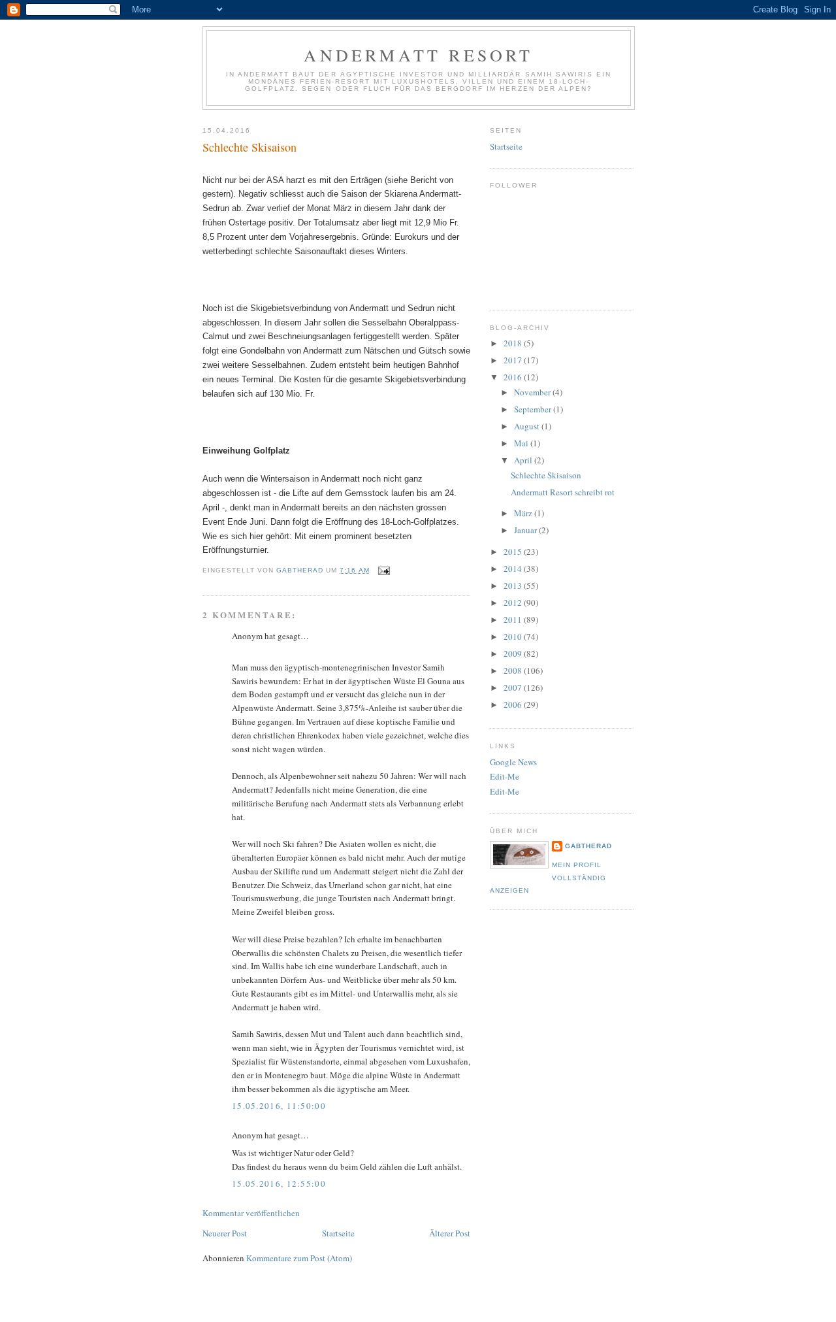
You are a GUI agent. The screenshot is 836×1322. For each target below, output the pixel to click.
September (533, 409)
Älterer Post (449, 1233)
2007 (514, 687)
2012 (514, 602)
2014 (514, 568)
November (533, 392)
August (527, 426)
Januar (526, 530)
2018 (514, 343)
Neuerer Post (224, 1233)
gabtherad (588, 846)
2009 (514, 653)
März (524, 513)
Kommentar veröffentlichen (251, 1213)
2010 (514, 636)
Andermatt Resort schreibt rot (563, 492)
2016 (514, 377)
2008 (514, 670)
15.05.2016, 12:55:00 (279, 1183)
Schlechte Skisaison (546, 475)
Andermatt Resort (418, 55)
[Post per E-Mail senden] (383, 570)
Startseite (338, 1233)
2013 (514, 585)
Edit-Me (504, 776)
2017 (514, 360)
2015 (514, 551)
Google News (513, 762)
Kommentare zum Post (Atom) (299, 1258)
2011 (514, 619)
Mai (522, 443)
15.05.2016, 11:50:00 (279, 1106)
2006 (514, 704)
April (524, 460)
